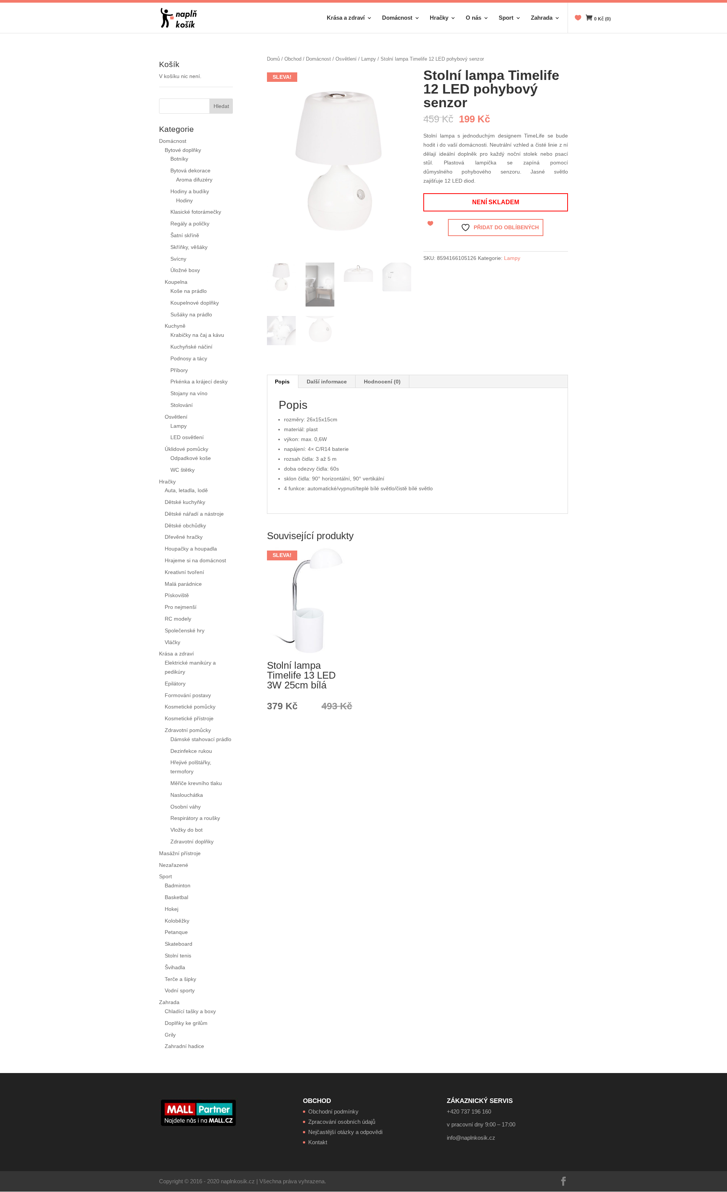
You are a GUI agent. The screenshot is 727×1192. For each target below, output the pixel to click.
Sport (506, 18)
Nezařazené (173, 865)
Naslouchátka (186, 795)
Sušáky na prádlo (191, 314)
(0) (602, 19)
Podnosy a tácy (188, 358)
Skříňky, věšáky (188, 247)
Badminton (177, 885)
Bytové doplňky (183, 150)
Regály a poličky (189, 224)
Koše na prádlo (188, 291)
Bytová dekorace (190, 170)
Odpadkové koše (190, 458)
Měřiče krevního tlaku (196, 783)
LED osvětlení (187, 437)
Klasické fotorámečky (195, 212)
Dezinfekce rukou (191, 751)
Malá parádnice (183, 584)
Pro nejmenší (181, 607)
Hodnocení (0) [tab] (382, 382)
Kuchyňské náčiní (191, 347)
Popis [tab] (282, 382)
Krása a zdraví (346, 18)
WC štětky (182, 470)
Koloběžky (177, 921)
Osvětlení (346, 59)
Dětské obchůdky (185, 525)
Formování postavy (188, 695)
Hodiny (184, 200)
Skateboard (178, 944)
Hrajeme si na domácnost (195, 560)
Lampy (368, 59)
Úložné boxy (185, 270)
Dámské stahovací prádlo (201, 739)
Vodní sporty (180, 990)
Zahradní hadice (184, 1046)
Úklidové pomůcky (186, 449)
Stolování (181, 405)
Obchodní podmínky (333, 1111)
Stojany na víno (188, 393)
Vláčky (172, 642)
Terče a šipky (180, 979)
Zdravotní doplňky (192, 841)
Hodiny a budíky (189, 191)
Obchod (292, 59)
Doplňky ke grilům (186, 1023)
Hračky (439, 18)
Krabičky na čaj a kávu (197, 335)
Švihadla (175, 967)
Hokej (171, 909)
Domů (273, 59)
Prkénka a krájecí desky (199, 382)
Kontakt (317, 1142)
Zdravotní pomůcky (188, 730)
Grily (170, 1035)
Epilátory (175, 683)
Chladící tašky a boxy (190, 1011)
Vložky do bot (186, 830)
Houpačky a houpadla (191, 549)
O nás (473, 18)
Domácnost (397, 18)
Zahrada (541, 18)
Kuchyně (175, 326)
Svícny (178, 259)
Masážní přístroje (180, 853)
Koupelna (176, 282)
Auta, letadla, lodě (186, 490)
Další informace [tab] (327, 382)
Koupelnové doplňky (194, 303)
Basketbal (176, 897)
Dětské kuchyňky (185, 502)
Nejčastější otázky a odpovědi (345, 1132)
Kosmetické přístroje (189, 718)
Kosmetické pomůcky (190, 707)
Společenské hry (184, 630)
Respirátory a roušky (195, 818)
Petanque (176, 932)
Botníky (179, 159)
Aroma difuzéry (194, 180)
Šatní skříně (184, 235)
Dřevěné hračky (184, 537)
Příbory (179, 370)
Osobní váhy (185, 807)
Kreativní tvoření (184, 572)
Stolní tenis (178, 956)
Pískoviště (177, 595)
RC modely (178, 619)
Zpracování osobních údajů (341, 1121)
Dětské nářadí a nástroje (194, 514)
